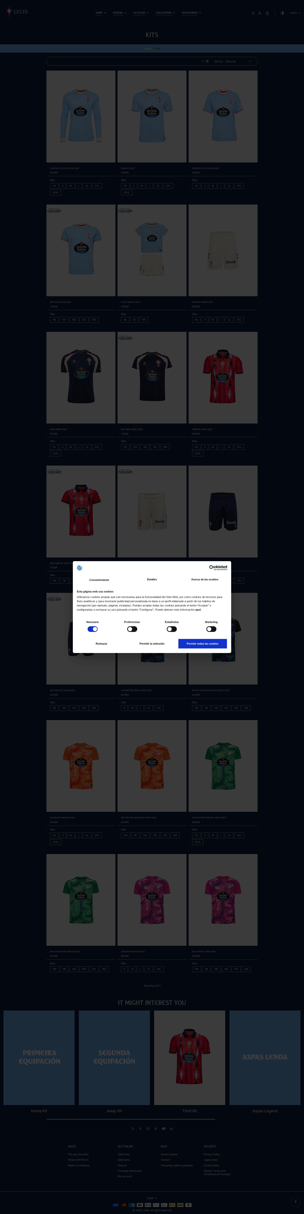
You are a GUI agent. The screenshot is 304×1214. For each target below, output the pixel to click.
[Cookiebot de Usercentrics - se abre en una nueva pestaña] (212, 567)
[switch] (132, 629)
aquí (198, 609)
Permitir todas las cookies (202, 643)
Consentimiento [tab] (99, 579)
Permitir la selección (152, 643)
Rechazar (101, 643)
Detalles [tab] (152, 579)
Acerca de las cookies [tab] (204, 579)
